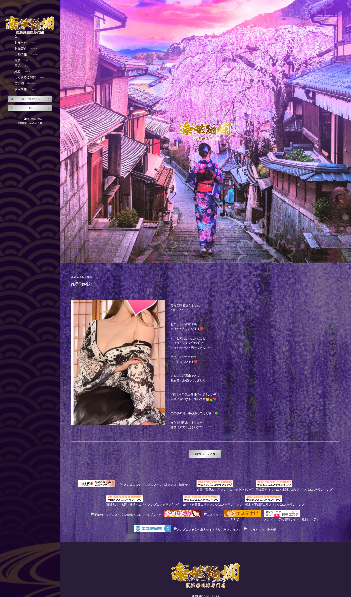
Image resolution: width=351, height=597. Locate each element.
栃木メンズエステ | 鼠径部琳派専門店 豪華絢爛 (30, 25)
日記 (21, 65)
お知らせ (25, 42)
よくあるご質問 (29, 77)
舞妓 (21, 60)
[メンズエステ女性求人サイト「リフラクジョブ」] (207, 529)
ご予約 (24, 83)
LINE (30, 108)
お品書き (25, 48)
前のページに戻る (206, 454)
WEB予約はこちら (30, 99)
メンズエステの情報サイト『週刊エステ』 (291, 519)
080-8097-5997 (34, 118)
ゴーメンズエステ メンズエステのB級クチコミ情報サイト (156, 484)
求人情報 (25, 89)
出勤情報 (26, 54)
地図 (22, 71)
